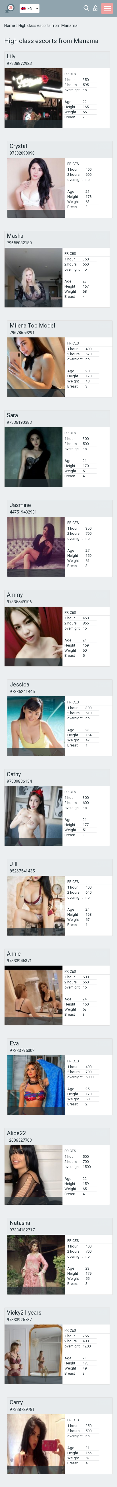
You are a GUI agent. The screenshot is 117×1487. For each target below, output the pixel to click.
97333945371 (19, 960)
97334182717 (22, 1230)
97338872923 (19, 63)
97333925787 (19, 1319)
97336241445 (22, 691)
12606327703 (19, 1140)
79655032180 (19, 242)
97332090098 (22, 153)
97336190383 (19, 422)
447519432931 (23, 512)
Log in (96, 6)
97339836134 (19, 781)
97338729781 (22, 1409)
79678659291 (22, 332)
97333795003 (22, 1050)
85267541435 (22, 871)
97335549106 (19, 601)
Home (10, 25)
